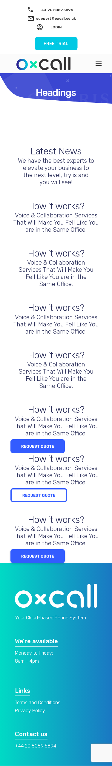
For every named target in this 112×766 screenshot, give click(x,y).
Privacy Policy (30, 710)
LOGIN (56, 27)
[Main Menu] (99, 63)
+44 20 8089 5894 (56, 10)
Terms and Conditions (37, 702)
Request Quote (37, 446)
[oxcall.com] (43, 63)
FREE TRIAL (56, 43)
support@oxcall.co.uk (56, 18)
